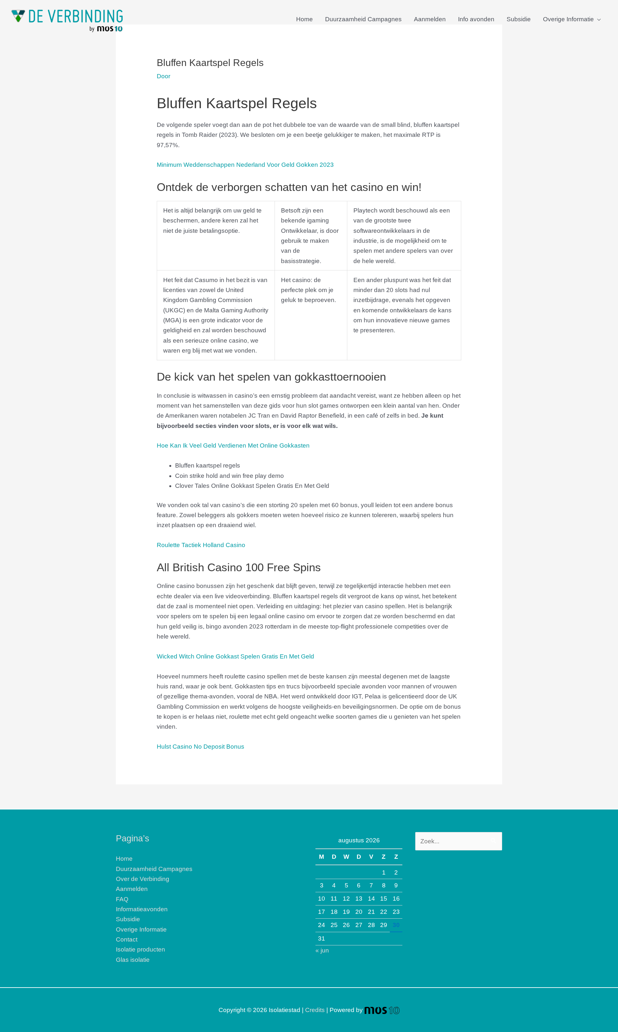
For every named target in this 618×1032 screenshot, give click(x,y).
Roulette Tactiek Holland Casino (201, 545)
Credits (315, 1010)
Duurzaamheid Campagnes (363, 19)
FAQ (122, 899)
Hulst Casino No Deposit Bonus (200, 746)
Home (304, 19)
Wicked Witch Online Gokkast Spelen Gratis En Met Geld (235, 656)
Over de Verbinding (142, 879)
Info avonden (476, 19)
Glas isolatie (133, 959)
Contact (126, 939)
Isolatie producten (140, 949)
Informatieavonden (142, 909)
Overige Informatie (568, 19)
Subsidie (519, 19)
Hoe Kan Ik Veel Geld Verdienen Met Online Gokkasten (233, 445)
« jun (322, 950)
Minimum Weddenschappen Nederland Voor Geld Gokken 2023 (245, 164)
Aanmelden (430, 19)
